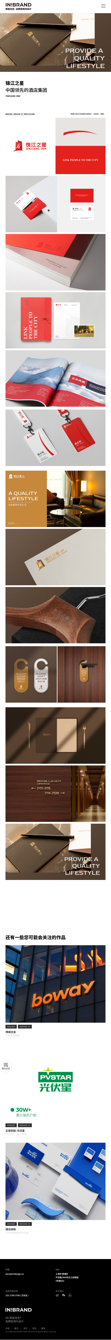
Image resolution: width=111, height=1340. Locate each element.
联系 (43, 1328)
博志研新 (10, 1229)
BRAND (11, 1026)
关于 (25, 1328)
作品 (7, 1328)
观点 (34, 1328)
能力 (16, 1328)
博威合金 (10, 1032)
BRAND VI (25, 1026)
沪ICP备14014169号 (13, 1331)
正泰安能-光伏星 (15, 1130)
